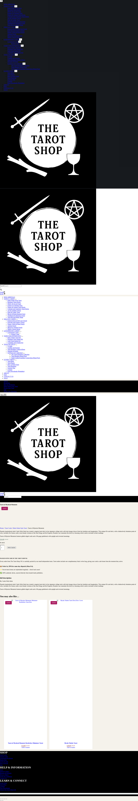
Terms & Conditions (6, 776)
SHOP (6, 381)
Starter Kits (3, 760)
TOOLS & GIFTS (9, 344)
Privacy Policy (4, 775)
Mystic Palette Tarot (70, 743)
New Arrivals (4, 763)
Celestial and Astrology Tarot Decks (18, 309)
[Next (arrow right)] (2, 800)
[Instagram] (3, 792)
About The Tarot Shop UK (8, 790)
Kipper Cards (15, 334)
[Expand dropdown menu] (16, 299)
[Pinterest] (10, 792)
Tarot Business (12, 366)
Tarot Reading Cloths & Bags (16, 349)
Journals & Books (13, 351)
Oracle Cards (4, 756)
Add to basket (11, 547)
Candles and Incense (14, 348)
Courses (10, 369)
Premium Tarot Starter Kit (15, 339)
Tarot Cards (8, 528)
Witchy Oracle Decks (14, 329)
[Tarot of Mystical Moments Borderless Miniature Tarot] (25, 670)
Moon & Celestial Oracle (15, 327)
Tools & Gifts (4, 761)
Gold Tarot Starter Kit (14, 341)
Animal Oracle (12, 326)
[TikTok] (6, 792)
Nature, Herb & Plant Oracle (16, 324)
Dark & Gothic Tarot (14, 312)
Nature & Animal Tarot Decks (16, 307)
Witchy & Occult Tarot (14, 304)
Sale (5, 390)
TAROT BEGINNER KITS (12, 336)
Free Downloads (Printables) (16, 371)
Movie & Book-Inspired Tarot (16, 314)
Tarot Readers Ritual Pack (19, 356)
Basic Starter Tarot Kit (14, 337)
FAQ (5, 375)
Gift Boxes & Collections (15, 353)
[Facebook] (1, 792)
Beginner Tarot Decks (14, 302)
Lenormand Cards (13, 332)
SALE (6, 378)
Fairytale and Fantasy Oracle (16, 322)
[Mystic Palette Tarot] (70, 670)
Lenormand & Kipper (6, 758)
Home (2, 528)
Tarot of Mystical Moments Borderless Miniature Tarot (25, 743)
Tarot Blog (11, 361)
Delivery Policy (4, 771)
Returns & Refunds (5, 773)
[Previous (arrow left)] (1, 800)
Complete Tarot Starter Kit (15, 342)
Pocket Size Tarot (9, 388)
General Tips (11, 368)
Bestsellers (7, 383)
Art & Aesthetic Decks (14, 310)
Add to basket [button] (25, 747)
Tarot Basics (11, 363)
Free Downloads (5, 788)
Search (2, 286)
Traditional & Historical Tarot (16, 315)
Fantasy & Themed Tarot (15, 305)
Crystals (10, 346)
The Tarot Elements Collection (20, 354)
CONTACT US (8, 376)
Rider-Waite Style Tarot (14, 300)
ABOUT (6, 373)
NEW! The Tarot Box (10, 391)
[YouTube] (8, 792)
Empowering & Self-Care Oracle (17, 321)
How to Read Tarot (13, 364)
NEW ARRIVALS (9, 297)
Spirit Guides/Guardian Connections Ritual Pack (25, 358)
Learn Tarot (3, 783)
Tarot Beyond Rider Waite (15, 317)
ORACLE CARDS (9, 319)
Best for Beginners (9, 384)
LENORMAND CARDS (11, 331)
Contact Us (3, 778)
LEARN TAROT (9, 359)
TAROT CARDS (9, 299)
